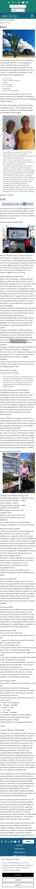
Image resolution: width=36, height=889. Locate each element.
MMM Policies (19, 849)
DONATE (28, 841)
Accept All (18, 875)
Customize (18, 880)
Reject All (18, 885)
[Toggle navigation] (32, 16)
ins (18, 1)
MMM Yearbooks (19, 852)
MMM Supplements (19, 856)
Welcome (19, 845)
